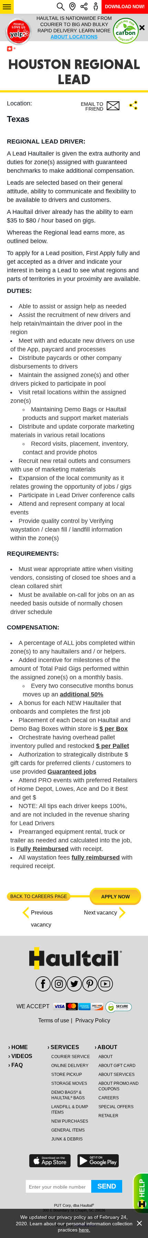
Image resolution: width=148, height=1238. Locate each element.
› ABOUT (106, 1047)
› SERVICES (63, 1047)
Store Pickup (66, 1074)
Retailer (108, 1115)
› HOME (18, 1047)
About (105, 1056)
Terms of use (53, 1020)
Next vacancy (100, 913)
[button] (7, 7)
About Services (116, 1074)
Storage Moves (69, 1083)
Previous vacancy (42, 914)
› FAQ (15, 1065)
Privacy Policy (92, 1020)
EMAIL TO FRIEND (92, 106)
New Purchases (69, 1121)
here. (84, 1230)
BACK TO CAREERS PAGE (38, 896)
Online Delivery (69, 1065)
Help (140, 1193)
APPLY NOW (115, 896)
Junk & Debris (67, 1139)
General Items (68, 1130)
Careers (108, 1097)
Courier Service (70, 1056)
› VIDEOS (20, 1056)
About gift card (117, 1065)
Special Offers (116, 1106)
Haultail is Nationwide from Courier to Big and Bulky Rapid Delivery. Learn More (74, 27)
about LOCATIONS (74, 36)
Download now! (125, 6)
